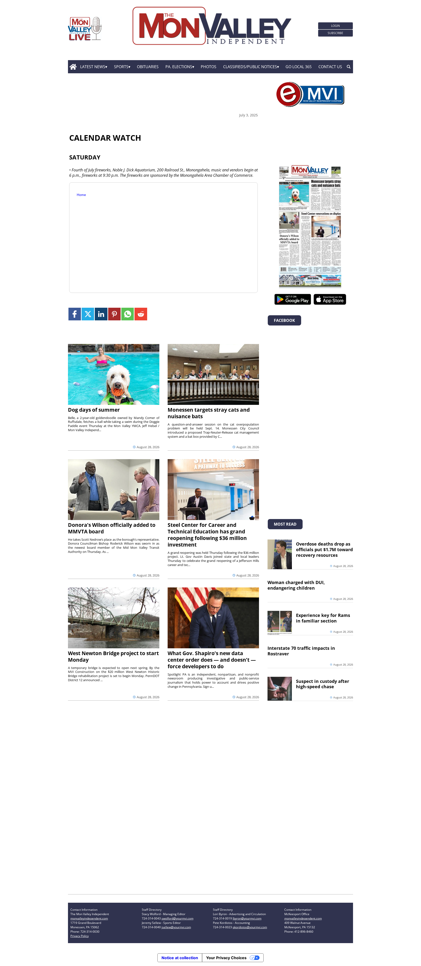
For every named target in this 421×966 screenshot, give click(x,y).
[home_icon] (73, 66)
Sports (121, 66)
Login (335, 26)
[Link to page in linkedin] (101, 314)
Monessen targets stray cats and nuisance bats (209, 413)
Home (81, 194)
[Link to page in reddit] (140, 314)
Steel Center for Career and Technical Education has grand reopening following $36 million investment (207, 534)
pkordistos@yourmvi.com (250, 927)
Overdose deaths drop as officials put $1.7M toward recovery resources (324, 549)
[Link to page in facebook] (74, 314)
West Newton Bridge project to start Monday (113, 656)
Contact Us (330, 66)
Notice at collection (180, 957)
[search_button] (348, 66)
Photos (208, 66)
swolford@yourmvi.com (177, 918)
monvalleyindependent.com (89, 918)
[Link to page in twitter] (88, 314)
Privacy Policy (79, 936)
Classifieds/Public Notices (250, 66)
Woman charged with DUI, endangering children (296, 585)
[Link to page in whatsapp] (127, 314)
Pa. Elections (178, 66)
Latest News (92, 66)
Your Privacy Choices (226, 957)
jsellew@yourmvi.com (176, 927)
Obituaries (148, 66)
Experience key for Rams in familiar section (323, 618)
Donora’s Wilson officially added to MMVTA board (111, 528)
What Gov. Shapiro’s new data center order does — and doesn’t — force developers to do (212, 660)
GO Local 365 (299, 66)
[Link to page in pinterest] (114, 314)
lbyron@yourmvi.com (247, 918)
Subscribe (335, 33)
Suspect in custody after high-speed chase (322, 684)
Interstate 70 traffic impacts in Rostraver (301, 651)
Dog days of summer (94, 409)
